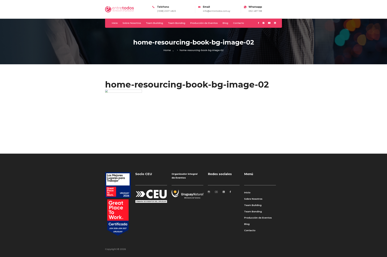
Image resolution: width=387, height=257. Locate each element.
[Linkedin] (275, 23)
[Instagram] (263, 23)
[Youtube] (269, 23)
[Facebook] (258, 23)
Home (167, 50)
